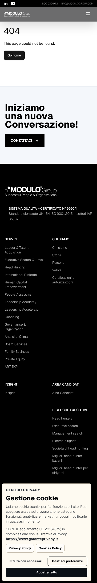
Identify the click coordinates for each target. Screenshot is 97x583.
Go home (14, 55)
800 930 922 (50, 3)
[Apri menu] (88, 14)
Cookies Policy (50, 548)
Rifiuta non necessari (25, 561)
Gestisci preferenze (67, 561)
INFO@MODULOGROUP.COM (77, 3)
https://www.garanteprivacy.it (32, 539)
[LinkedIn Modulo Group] (6, 3)
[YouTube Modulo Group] (13, 3)
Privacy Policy (20, 548)
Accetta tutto (46, 572)
